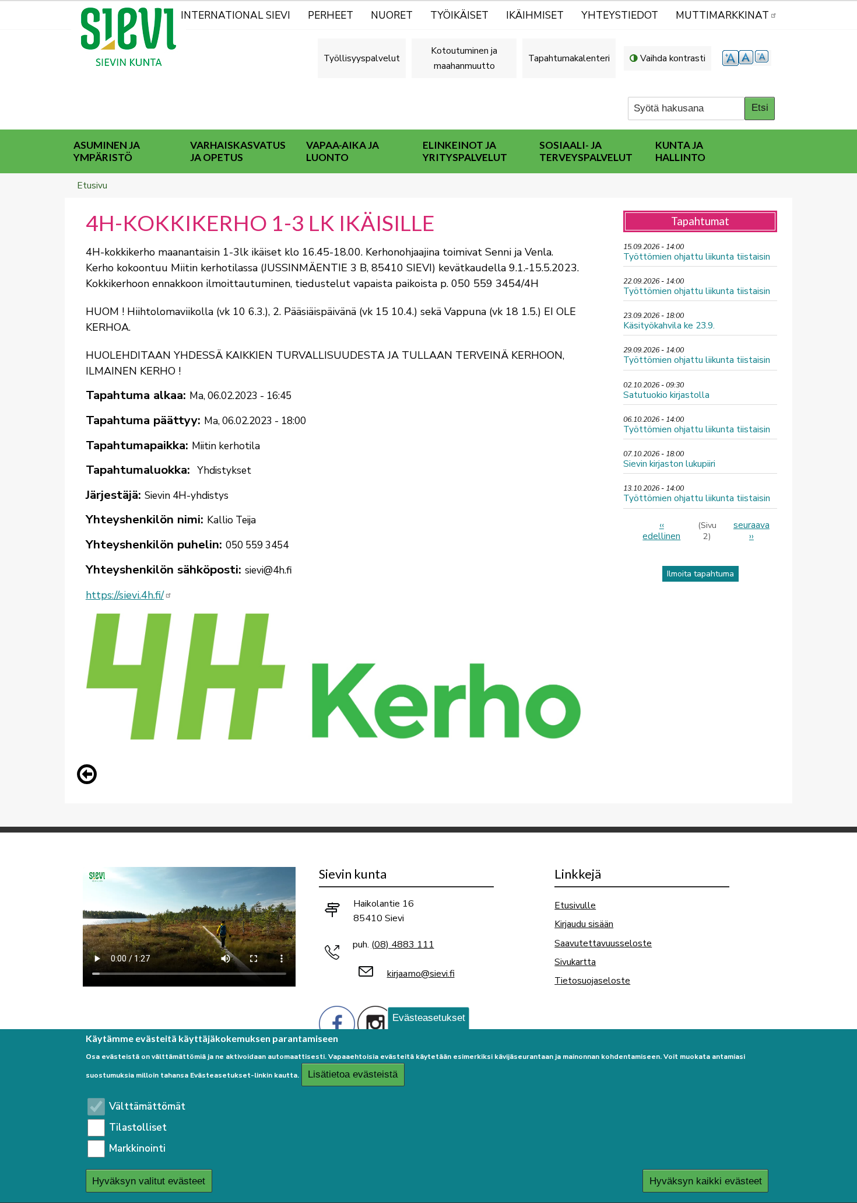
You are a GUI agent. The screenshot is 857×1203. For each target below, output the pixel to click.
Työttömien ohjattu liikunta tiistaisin (696, 256)
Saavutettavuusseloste (603, 943)
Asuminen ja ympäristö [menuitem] (106, 151)
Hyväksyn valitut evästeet (148, 1181)
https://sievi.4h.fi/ (125, 595)
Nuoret (392, 15)
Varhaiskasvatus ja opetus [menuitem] (238, 151)
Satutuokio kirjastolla (666, 395)
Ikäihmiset (535, 15)
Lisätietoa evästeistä (353, 1074)
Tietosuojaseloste (592, 980)
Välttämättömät (147, 1106)
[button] (90, 774)
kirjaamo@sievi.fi (421, 973)
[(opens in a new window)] (337, 1023)
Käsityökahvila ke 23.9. (669, 325)
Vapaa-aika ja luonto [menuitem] (342, 151)
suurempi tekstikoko (730, 58)
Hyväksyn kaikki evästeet (705, 1181)
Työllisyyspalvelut (362, 58)
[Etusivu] (133, 37)
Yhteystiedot (619, 15)
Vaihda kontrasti (672, 58)
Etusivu (92, 185)
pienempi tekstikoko (763, 58)
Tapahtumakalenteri (569, 58)
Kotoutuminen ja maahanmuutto (464, 58)
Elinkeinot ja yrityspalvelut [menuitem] (465, 151)
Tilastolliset (138, 1127)
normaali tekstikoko (747, 58)
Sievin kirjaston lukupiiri (669, 463)
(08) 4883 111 (402, 944)
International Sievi (235, 15)
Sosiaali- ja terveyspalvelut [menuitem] (586, 151)
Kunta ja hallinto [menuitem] (680, 151)
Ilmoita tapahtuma (700, 573)
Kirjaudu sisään (583, 924)
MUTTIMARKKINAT (722, 15)
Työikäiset (459, 15)
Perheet (330, 15)
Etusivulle (575, 905)
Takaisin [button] (90, 777)
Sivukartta (575, 962)
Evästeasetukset (428, 1017)
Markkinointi (137, 1148)
